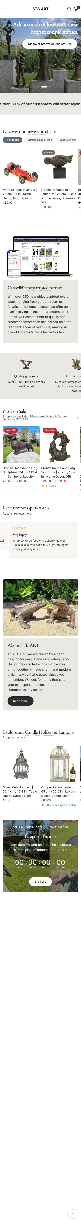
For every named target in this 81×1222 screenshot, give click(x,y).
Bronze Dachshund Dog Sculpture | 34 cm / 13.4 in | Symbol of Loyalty (20, 472)
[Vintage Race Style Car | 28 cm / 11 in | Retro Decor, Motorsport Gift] (21, 167)
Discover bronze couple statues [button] (50, 44)
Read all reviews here (17, 513)
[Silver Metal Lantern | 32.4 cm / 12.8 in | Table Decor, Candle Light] (21, 764)
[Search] (69, 9)
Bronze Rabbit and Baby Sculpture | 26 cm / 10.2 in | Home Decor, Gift (58, 472)
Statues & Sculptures (40, 139)
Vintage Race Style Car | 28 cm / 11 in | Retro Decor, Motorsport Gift (20, 194)
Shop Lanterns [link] (13, 737)
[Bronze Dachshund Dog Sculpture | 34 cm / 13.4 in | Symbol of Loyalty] (21, 444)
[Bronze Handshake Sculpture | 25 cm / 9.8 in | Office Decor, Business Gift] (58, 167)
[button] (21, 701)
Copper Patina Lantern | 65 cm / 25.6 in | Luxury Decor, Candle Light (58, 791)
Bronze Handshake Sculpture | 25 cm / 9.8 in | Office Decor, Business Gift (58, 196)
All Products (13, 139)
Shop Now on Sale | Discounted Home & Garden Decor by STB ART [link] (35, 418)
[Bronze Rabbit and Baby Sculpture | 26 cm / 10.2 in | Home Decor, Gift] (59, 444)
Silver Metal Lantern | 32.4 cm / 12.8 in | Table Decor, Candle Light (20, 791)
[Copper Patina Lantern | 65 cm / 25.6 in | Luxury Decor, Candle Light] (59, 764)
